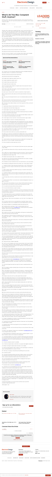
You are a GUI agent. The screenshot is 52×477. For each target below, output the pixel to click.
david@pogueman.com (28, 330)
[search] (4, 2)
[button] (2, 2)
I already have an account (17, 439)
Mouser (37, 458)
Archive (3, 12)
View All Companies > (42, 460)
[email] (20, 26)
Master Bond (38, 24)
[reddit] (19, 26)
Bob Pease (3, 23)
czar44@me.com (17, 207)
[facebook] (14, 26)
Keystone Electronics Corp (40, 23)
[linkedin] (16, 26)
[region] (17, 431)
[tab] (4, 429)
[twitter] (17, 26)
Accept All (48, 475)
